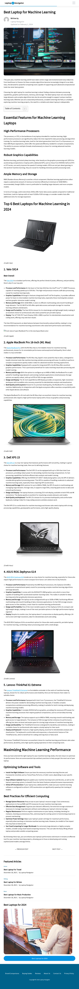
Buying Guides (27, 973)
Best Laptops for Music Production (17, 895)
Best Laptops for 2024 (39, 958)
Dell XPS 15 (11, 463)
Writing (6, 879)
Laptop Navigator (17, 21)
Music (5, 891)
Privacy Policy (69, 973)
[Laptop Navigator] (14, 3)
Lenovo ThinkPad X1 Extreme (17, 690)
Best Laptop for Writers (13, 882)
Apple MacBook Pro (14, 348)
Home (5, 866)
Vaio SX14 (10, 280)
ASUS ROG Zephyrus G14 (15, 577)
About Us (47, 973)
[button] (73, 3)
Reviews (38, 973)
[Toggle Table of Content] (23, 109)
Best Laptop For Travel (12, 869)
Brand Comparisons (12, 973)
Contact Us (57, 973)
